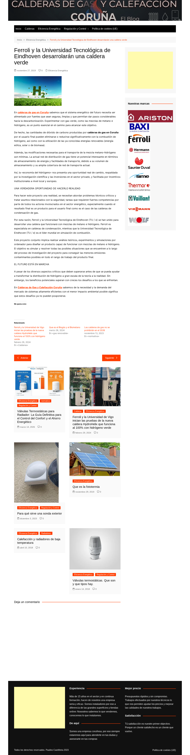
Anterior (24, 358)
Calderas (29, 28)
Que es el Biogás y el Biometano (64, 327)
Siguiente (109, 358)
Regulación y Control (75, 28)
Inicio (18, 28)
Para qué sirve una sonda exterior (39, 513)
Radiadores (46, 533)
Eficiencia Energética (49, 28)
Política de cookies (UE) (104, 28)
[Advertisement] (150, 70)
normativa (45, 401)
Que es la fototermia (86, 486)
